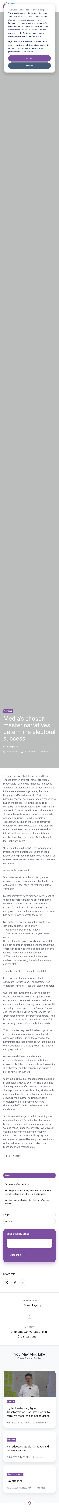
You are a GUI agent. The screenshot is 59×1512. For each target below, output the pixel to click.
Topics (8, 1214)
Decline (29, 65)
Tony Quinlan (12, 746)
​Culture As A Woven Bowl (17, 1184)
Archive (8, 1221)
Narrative (8, 711)
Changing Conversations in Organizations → (29, 1334)
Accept (29, 58)
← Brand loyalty (30, 1305)
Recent (8, 1175)
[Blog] (29, 1316)
